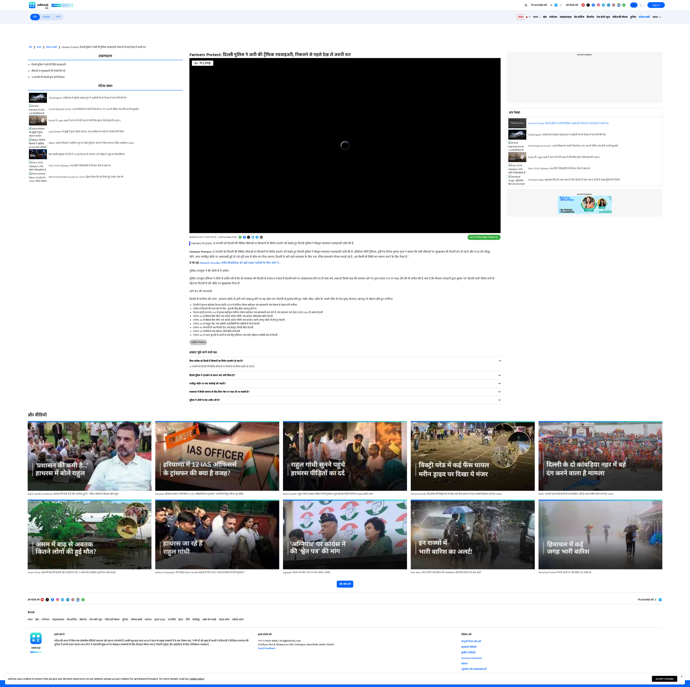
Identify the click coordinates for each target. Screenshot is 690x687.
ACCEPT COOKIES (664, 679)
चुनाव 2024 (159, 619)
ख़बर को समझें (209, 619)
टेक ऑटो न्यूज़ (603, 17)
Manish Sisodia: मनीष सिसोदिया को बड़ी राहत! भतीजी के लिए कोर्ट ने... (240, 263)
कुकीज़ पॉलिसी (468, 653)
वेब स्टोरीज (579, 17)
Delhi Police (198, 342)
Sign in (656, 5)
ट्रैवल (180, 619)
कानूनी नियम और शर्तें (471, 641)
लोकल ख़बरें (644, 17)
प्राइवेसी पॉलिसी (468, 647)
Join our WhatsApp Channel (482, 237)
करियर (464, 664)
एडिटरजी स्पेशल (620, 17)
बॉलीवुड (196, 619)
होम (30, 47)
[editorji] (36, 638)
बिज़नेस (590, 17)
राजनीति (172, 619)
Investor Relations (471, 658)
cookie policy (196, 679)
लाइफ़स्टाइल (566, 17)
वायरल (148, 619)
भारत (39, 47)
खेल (545, 17)
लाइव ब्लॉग (224, 619)
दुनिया (633, 17)
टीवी (188, 619)
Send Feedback (266, 648)
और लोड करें (345, 584)
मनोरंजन (553, 17)
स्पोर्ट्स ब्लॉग (238, 619)
